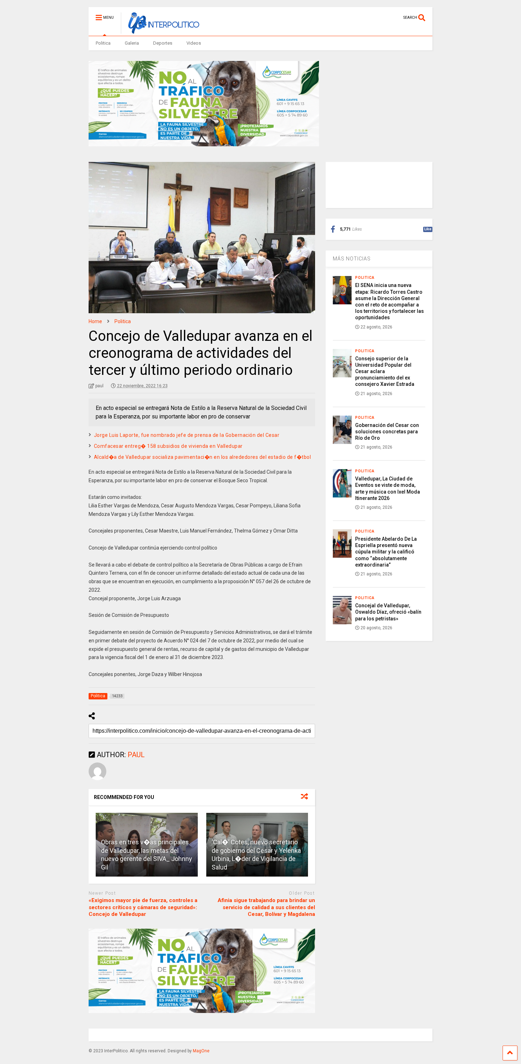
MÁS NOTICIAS (352, 258)
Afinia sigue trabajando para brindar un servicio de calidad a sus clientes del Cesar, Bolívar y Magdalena (266, 907)
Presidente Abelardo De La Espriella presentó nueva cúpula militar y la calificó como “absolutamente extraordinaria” (386, 552)
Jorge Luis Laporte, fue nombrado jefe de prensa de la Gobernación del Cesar (187, 435)
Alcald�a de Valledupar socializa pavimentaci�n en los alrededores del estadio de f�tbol (202, 457)
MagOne (201, 1050)
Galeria (132, 43)
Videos (193, 43)
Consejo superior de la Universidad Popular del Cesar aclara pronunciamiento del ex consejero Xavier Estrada (384, 371)
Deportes (162, 43)
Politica (103, 43)
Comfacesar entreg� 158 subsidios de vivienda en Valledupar (168, 446)
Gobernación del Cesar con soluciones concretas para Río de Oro (387, 431)
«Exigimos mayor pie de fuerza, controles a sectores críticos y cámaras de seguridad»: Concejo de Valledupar (143, 907)
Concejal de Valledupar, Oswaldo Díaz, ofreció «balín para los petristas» (388, 612)
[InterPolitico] (160, 30)
